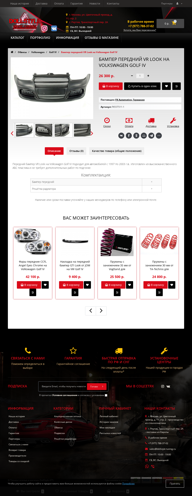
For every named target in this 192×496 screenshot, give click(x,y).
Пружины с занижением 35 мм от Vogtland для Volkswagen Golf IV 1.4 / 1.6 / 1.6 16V (117, 265)
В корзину (30, 285)
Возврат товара (17, 450)
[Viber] (153, 467)
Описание (54, 151)
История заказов (109, 422)
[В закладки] (45, 285)
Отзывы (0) (76, 151)
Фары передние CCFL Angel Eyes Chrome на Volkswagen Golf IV (33, 265)
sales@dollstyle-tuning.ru (162, 448)
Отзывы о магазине (102, 38)
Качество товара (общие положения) (116, 151)
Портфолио (40, 38)
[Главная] (12, 52)
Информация (67, 38)
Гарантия (76, 3)
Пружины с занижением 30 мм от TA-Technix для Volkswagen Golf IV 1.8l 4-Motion (159, 265)
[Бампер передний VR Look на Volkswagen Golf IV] (23, 130)
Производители (17, 455)
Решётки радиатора (65, 438)
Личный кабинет (109, 416)
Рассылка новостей (110, 433)
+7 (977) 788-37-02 (141, 26)
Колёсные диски (63, 422)
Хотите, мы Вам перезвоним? (140, 30)
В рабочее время (141, 21)
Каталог (17, 38)
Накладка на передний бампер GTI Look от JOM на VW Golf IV (75, 265)
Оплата (59, 3)
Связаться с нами (18, 444)
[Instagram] (44, 28)
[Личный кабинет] (179, 3)
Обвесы (58, 427)
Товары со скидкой (19, 461)
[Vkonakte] (54, 28)
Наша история (19, 3)
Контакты (113, 3)
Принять (175, 483)
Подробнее (128, 483)
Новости (94, 3)
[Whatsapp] (147, 466)
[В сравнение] (32, 292)
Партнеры (166, 3)
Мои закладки (107, 427)
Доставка (41, 3)
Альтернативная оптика (67, 416)
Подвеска (59, 433)
